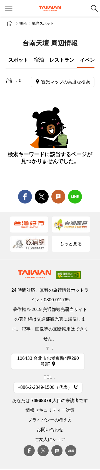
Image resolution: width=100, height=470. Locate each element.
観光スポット (43, 23)
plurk (56, 450)
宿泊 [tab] (39, 60)
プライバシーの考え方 (50, 420)
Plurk (58, 197)
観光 (23, 23)
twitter (42, 197)
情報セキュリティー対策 (50, 410)
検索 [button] (94, 8)
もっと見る (71, 243)
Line (70, 450)
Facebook (29, 450)
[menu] (8, 8)
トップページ (10, 23)
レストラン (61, 60)
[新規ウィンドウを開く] (29, 224)
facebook (25, 197)
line (75, 197)
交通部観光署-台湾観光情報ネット (50, 8)
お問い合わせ (50, 429)
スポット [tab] (18, 60)
